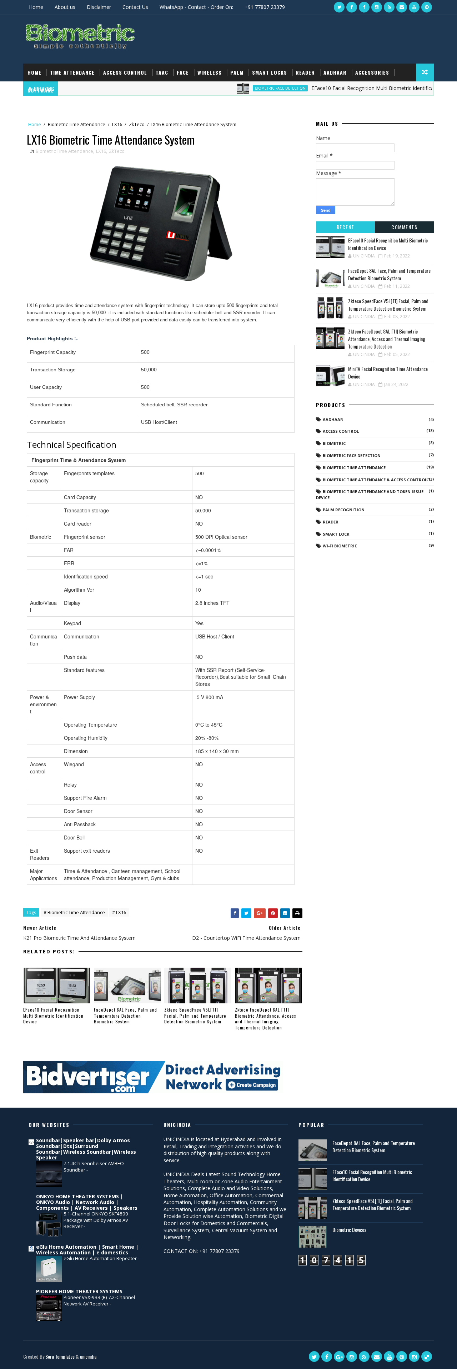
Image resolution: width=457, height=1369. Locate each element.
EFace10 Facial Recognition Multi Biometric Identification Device (53, 1016)
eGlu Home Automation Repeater (101, 1258)
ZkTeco (137, 124)
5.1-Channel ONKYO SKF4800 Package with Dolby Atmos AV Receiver (96, 1219)
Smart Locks (269, 72)
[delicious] (426, 1356)
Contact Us (135, 7)
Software (40, 90)
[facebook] (351, 7)
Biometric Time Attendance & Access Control (375, 479)
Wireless (209, 72)
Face (183, 72)
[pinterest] (426, 7)
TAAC (162, 72)
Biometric (334, 443)
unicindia (88, 1356)
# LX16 (119, 912)
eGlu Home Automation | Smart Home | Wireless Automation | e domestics (87, 1249)
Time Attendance (72, 72)
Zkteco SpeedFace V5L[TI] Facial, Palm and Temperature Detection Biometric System (195, 1016)
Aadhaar (335, 72)
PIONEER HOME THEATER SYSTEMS (79, 1291)
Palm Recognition (344, 509)
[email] (401, 7)
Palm (236, 72)
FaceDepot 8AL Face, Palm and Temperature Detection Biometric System (125, 1016)
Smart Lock (336, 534)
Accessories (372, 72)
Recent (346, 227)
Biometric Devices (349, 1229)
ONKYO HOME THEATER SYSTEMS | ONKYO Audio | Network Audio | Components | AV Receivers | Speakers (86, 1202)
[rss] (389, 7)
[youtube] (414, 7)
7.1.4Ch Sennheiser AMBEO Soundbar (94, 1166)
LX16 (117, 124)
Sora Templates (60, 1356)
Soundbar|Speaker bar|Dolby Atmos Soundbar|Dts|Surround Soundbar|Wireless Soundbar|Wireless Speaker (86, 1149)
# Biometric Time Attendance (74, 912)
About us (65, 7)
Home (36, 7)
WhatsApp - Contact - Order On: (196, 7)
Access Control (125, 72)
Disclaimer (99, 7)
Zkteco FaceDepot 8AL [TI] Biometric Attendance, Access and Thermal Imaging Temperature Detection (265, 1018)
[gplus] (339, 1356)
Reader (305, 72)
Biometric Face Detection (352, 455)
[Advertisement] (303, 39)
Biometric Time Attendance (76, 124)
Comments (404, 227)
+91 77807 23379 (265, 7)
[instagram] (376, 7)
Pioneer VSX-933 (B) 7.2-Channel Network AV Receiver (99, 1300)
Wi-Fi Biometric (340, 545)
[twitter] (339, 7)
